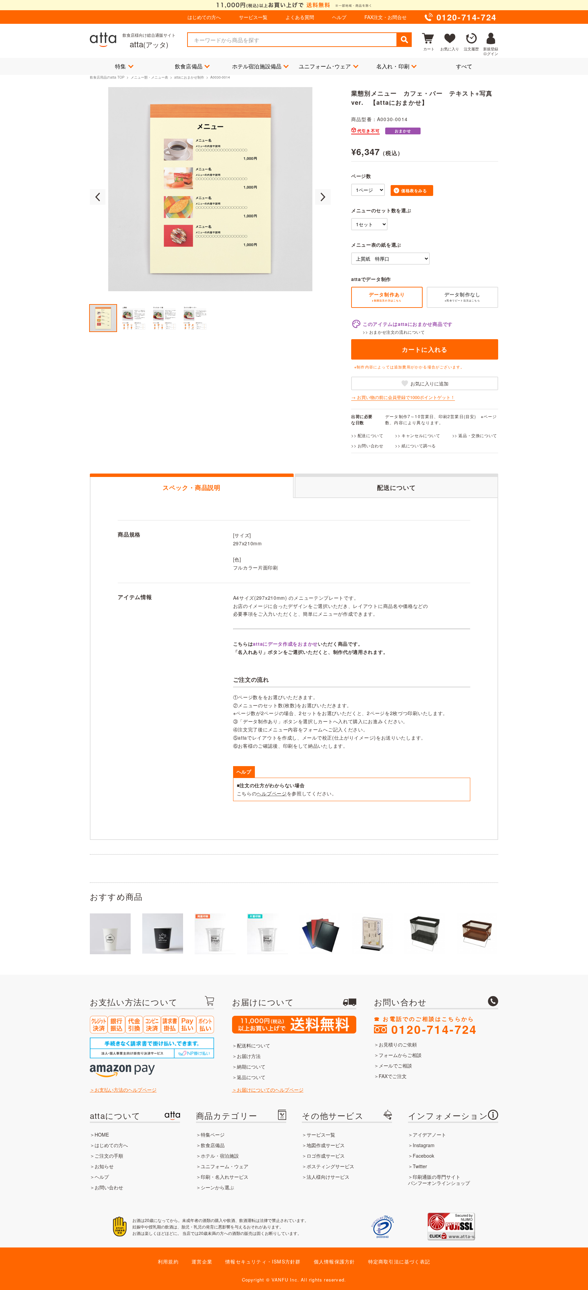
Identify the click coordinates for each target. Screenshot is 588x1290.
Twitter (420, 1166)
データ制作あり (387, 296)
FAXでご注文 (393, 1076)
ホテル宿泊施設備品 (257, 66)
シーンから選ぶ (217, 1187)
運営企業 (202, 1261)
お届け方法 (249, 1056)
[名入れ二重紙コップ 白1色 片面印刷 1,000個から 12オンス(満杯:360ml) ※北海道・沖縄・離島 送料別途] (162, 933)
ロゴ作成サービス (326, 1155)
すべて (464, 66)
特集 (120, 66)
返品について (251, 1077)
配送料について (253, 1045)
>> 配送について (367, 435)
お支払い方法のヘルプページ (126, 1090)
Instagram (424, 1145)
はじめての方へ (204, 17)
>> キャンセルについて (417, 435)
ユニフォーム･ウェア (325, 66)
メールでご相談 (395, 1065)
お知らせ (104, 1166)
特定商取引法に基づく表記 (399, 1261)
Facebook (423, 1155)
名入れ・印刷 (392, 66)
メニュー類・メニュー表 (149, 77)
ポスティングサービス (330, 1166)
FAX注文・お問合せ (385, 17)
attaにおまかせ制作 (189, 77)
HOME (102, 1134)
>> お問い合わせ (367, 445)
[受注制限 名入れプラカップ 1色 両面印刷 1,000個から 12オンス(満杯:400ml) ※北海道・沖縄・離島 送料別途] (215, 933)
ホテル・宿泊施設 (220, 1155)
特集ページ (213, 1134)
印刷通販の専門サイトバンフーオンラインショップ (439, 1179)
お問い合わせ (109, 1187)
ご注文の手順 (109, 1155)
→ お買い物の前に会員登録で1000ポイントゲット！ (403, 397)
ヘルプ (339, 17)
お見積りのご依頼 (398, 1044)
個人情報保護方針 (334, 1261)
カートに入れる (424, 349)
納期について (251, 1066)
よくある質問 (299, 17)
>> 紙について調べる (415, 445)
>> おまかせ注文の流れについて (394, 332)
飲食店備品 (188, 66)
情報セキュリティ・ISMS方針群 (262, 1261)
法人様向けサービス (328, 1176)
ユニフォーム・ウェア (224, 1166)
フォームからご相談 (400, 1055)
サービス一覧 (253, 17)
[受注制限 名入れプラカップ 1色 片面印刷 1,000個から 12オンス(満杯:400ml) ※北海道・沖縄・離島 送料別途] (267, 933)
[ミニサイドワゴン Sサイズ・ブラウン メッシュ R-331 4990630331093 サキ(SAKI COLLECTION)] (477, 933)
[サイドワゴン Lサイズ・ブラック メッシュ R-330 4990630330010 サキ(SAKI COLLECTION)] (424, 933)
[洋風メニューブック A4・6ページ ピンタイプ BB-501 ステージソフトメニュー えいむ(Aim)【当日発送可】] (319, 933)
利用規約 (168, 1261)
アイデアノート (429, 1134)
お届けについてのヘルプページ (270, 1090)
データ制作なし (462, 296)
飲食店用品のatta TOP (107, 77)
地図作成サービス (326, 1145)
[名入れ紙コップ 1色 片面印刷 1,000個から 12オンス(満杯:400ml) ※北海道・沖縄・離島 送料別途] (110, 933)
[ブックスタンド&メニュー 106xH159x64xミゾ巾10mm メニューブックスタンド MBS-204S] (372, 933)
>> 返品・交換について (474, 435)
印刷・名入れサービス (224, 1176)
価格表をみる (414, 190)
